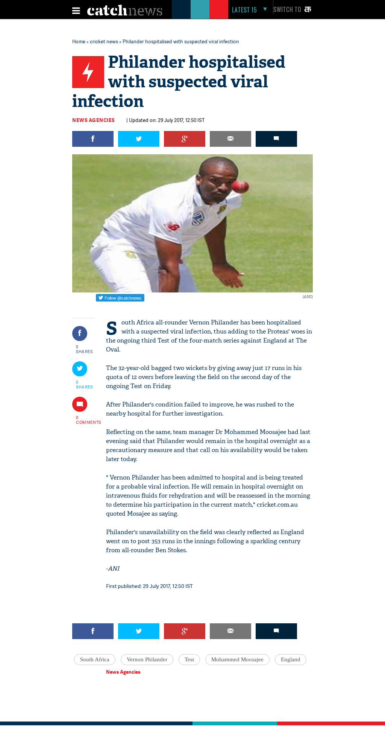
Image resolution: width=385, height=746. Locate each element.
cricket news (104, 41)
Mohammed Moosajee (237, 659)
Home (78, 41)
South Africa (94, 659)
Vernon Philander (147, 659)
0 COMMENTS (84, 420)
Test (189, 659)
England (290, 659)
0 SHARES (84, 349)
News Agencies (93, 120)
